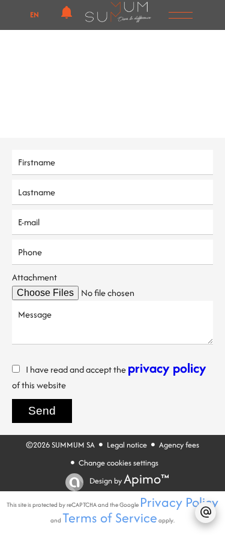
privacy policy (167, 367)
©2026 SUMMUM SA (60, 445)
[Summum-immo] (118, 18)
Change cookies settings (118, 462)
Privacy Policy (179, 502)
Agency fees (179, 445)
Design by (128, 480)
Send (42, 410)
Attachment (34, 277)
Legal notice (127, 445)
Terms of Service (109, 517)
